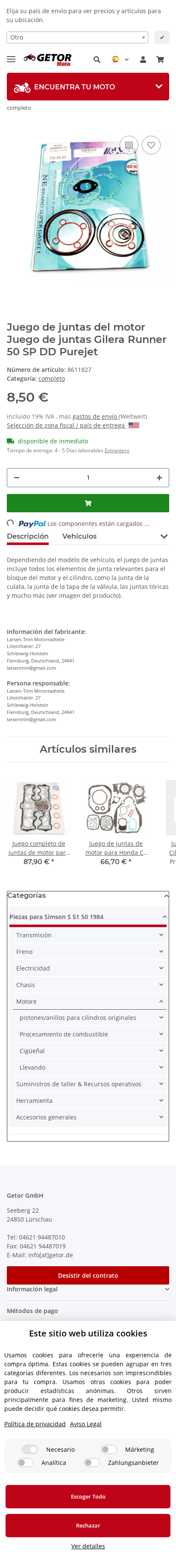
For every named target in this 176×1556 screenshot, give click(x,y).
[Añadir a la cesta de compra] (88, 503)
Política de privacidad (35, 1424)
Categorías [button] (26, 895)
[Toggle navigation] (11, 55)
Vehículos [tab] (79, 536)
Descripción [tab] (28, 536)
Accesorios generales (46, 1117)
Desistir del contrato (88, 1275)
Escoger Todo (88, 1496)
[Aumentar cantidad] (159, 477)
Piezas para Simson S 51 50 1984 (56, 917)
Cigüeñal (32, 1051)
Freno (24, 952)
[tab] (88, 86)
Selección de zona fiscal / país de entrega (66, 425)
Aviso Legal (86, 1424)
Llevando (32, 1067)
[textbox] (77, 37)
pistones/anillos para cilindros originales (78, 1018)
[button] (97, 59)
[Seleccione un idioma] (120, 59)
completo (51, 378)
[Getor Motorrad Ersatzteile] (46, 59)
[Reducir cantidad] (16, 477)
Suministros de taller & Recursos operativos (78, 1084)
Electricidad (33, 968)
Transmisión (34, 935)
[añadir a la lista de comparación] (129, 145)
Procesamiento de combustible (64, 1034)
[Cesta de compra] (160, 59)
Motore (26, 1001)
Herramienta (34, 1100)
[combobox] (77, 37)
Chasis (25, 985)
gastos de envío (96, 416)
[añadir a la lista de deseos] (151, 145)
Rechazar (88, 1525)
